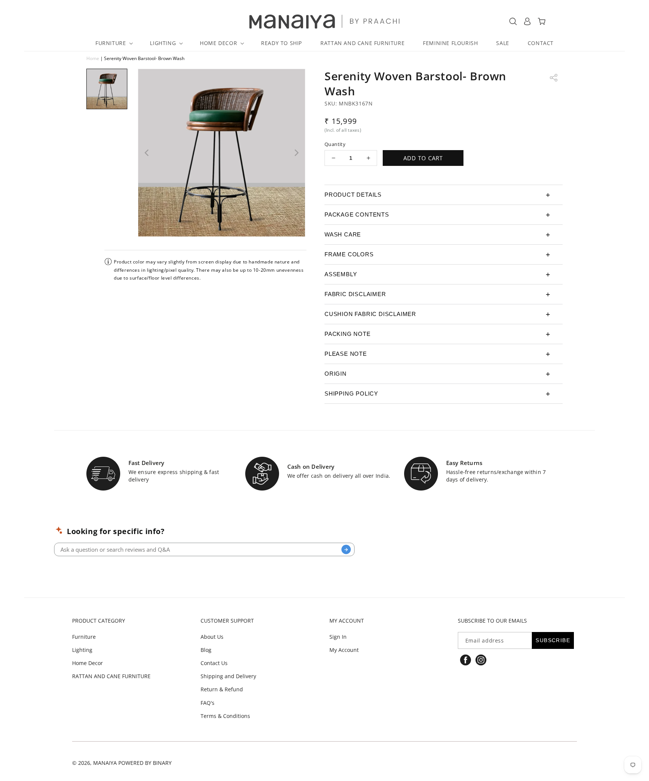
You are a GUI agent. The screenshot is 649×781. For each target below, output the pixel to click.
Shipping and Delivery (228, 676)
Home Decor (87, 663)
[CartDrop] (541, 21)
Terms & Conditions (225, 715)
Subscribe (553, 640)
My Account (344, 649)
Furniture (84, 636)
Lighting (82, 649)
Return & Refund (222, 689)
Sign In (338, 636)
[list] (221, 153)
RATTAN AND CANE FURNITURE (111, 676)
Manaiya (105, 762)
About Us (212, 636)
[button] (113, 43)
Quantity (335, 144)
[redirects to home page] (325, 21)
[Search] (346, 549)
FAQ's (207, 702)
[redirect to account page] (527, 21)
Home (92, 58)
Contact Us (214, 663)
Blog (206, 649)
